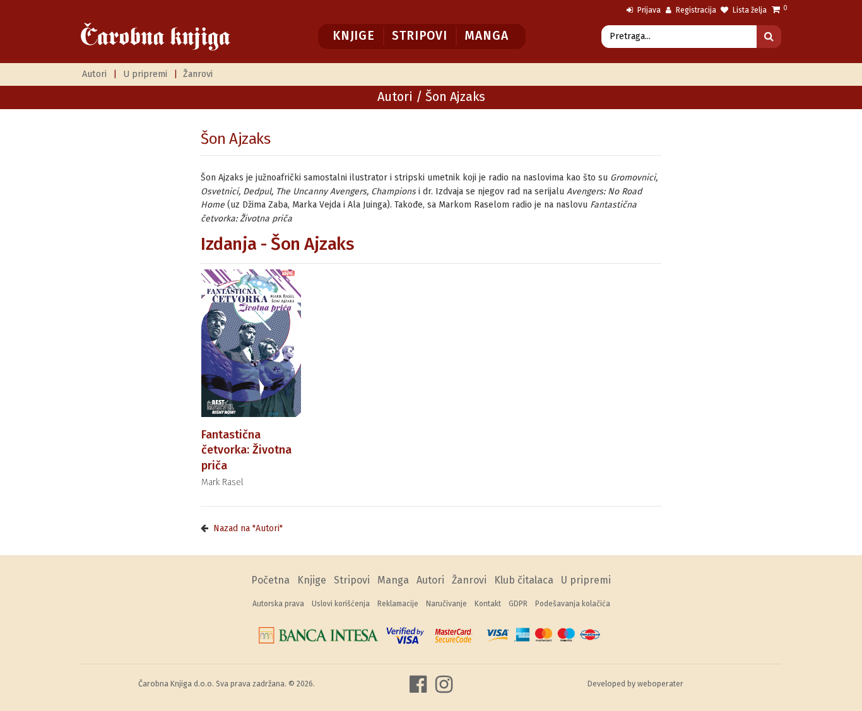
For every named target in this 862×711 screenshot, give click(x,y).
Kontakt (488, 603)
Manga (486, 35)
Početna (270, 580)
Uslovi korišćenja (341, 603)
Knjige (354, 35)
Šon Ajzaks (235, 139)
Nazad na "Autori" (248, 528)
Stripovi (419, 35)
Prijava (648, 10)
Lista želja (749, 10)
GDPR (518, 603)
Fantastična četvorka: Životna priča (246, 450)
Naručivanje (446, 603)
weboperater (660, 683)
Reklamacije (397, 603)
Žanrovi (198, 74)
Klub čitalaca (523, 580)
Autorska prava (278, 603)
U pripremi (145, 74)
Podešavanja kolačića (572, 603)
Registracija (695, 10)
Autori (94, 74)
